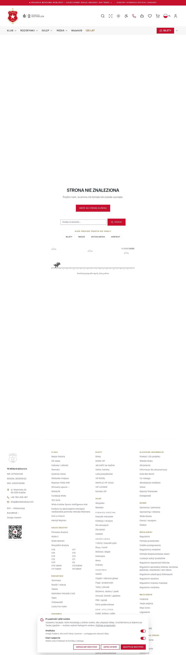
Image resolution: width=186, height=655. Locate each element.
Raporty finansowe (148, 492)
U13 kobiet (77, 566)
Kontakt (115, 237)
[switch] (143, 631)
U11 (73, 559)
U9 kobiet (76, 569)
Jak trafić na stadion (105, 465)
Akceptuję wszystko (133, 647)
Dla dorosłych (102, 525)
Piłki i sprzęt (101, 600)
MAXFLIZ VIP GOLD (104, 483)
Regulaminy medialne (150, 550)
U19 (53, 550)
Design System (14, 518)
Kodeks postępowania (150, 545)
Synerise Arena (58, 474)
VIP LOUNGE (101, 487)
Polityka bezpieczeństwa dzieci (155, 554)
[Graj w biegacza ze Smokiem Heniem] (93, 259)
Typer (54, 598)
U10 (53, 563)
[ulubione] (149, 15)
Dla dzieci (100, 530)
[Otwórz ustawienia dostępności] (126, 15)
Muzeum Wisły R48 (60, 483)
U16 (53, 553)
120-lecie (55, 500)
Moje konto (145, 608)
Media (60, 30)
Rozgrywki (27, 30)
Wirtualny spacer (60, 487)
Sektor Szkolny (102, 470)
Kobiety (99, 565)
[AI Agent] (141, 15)
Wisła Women (57, 541)
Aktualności (98, 237)
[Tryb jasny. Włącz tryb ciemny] (118, 15)
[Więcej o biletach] (177, 31)
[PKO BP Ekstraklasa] (31, 16)
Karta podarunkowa (104, 605)
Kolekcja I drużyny (104, 521)
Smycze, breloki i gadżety (107, 596)
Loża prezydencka (104, 474)
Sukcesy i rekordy (59, 465)
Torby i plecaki (102, 587)
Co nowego (145, 478)
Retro (98, 561)
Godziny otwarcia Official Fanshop (137, 2)
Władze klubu (146, 461)
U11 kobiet (56, 569)
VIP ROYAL (100, 478)
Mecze (81, 237)
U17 (73, 550)
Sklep (45, 30)
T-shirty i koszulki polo (106, 543)
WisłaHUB (76, 30)
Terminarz (56, 581)
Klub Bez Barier (147, 474)
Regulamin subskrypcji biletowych (156, 574)
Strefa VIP (100, 461)
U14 (53, 556)
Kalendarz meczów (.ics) (63, 594)
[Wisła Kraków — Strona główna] (12, 16)
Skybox (143, 525)
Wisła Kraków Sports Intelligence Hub (69, 505)
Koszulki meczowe (104, 517)
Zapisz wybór (110, 647)
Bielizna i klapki (102, 552)
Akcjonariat (145, 465)
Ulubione (144, 599)
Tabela (54, 589)
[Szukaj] (102, 15)
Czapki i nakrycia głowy (106, 578)
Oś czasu (55, 461)
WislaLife (55, 492)
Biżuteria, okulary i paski (107, 592)
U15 (74, 553)
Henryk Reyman (58, 521)
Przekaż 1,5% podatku (150, 457)
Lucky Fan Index (59, 607)
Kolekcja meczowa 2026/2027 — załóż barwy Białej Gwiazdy (70, 2)
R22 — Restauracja (16, 508)
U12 (53, 559)
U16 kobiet (56, 566)
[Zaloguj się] (175, 15)
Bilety (167, 30)
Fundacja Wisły (58, 496)
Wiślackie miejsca (60, 478)
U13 (74, 556)
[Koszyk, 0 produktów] (157, 15)
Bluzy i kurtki (101, 548)
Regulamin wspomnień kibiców (155, 563)
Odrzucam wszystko (86, 647)
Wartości (55, 470)
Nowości (99, 508)
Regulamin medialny (149, 587)
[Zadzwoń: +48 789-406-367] (134, 15)
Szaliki (98, 574)
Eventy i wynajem (148, 521)
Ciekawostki (57, 602)
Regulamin (145, 537)
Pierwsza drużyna (59, 532)
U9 (73, 563)
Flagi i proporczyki (104, 583)
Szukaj (118, 222)
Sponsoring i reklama (150, 512)
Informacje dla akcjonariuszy (153, 470)
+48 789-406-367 (19, 497)
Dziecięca (100, 556)
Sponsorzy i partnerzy (150, 508)
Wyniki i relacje (58, 585)
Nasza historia (58, 457)
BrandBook (13, 513)
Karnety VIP (100, 492)
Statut (142, 487)
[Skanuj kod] (110, 15)
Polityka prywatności (105, 626)
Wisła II (54, 537)
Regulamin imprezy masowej (153, 583)
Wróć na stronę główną (93, 208)
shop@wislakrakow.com (22, 502)
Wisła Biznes (146, 516)
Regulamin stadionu (149, 579)
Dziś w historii (58, 516)
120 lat (90, 30)
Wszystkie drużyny (60, 545)
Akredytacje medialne (150, 483)
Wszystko (99, 503)
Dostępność (145, 496)
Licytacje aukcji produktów (152, 558)
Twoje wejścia (146, 604)
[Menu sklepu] (51, 31)
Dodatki (99, 534)
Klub (10, 30)
